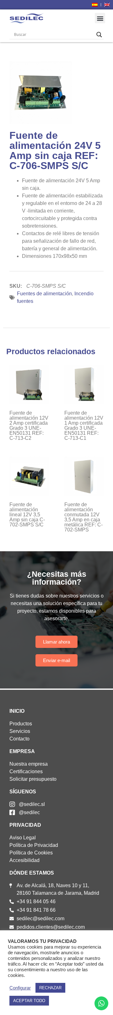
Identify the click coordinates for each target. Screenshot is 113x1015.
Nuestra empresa (28, 764)
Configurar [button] (20, 987)
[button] (100, 18)
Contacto (19, 738)
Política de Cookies (31, 852)
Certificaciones (26, 771)
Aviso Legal (22, 837)
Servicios (19, 731)
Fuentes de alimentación (44, 293)
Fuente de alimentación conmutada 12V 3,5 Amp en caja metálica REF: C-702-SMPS (83, 517)
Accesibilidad (24, 860)
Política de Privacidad (33, 845)
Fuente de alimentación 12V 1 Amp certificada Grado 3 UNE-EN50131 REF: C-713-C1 (83, 425)
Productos (20, 723)
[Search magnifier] (99, 34)
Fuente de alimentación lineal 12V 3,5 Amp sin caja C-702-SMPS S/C (27, 514)
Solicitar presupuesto (32, 779)
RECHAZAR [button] (50, 987)
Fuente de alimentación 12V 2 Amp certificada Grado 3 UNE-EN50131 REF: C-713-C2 (28, 425)
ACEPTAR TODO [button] (29, 1000)
